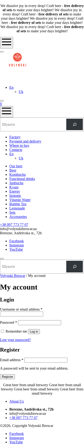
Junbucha (16, 183)
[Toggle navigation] (6, 42)
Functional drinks (22, 179)
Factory (15, 137)
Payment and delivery (25, 141)
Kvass (13, 187)
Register (7, 376)
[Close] (2, 258)
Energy (14, 191)
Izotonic (15, 196)
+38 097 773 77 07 (14, 225)
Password (8, 322)
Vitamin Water (20, 200)
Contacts (15, 150)
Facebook (16, 241)
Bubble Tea (17, 204)
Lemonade (17, 208)
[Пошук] (74, 124)
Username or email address (21, 309)
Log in (34, 331)
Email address (11, 360)
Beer (12, 170)
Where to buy (19, 145)
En (11, 87)
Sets (12, 212)
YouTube (16, 249)
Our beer (15, 166)
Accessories (18, 217)
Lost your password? (15, 340)
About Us (16, 401)
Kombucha (17, 174)
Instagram (16, 245)
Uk (21, 92)
